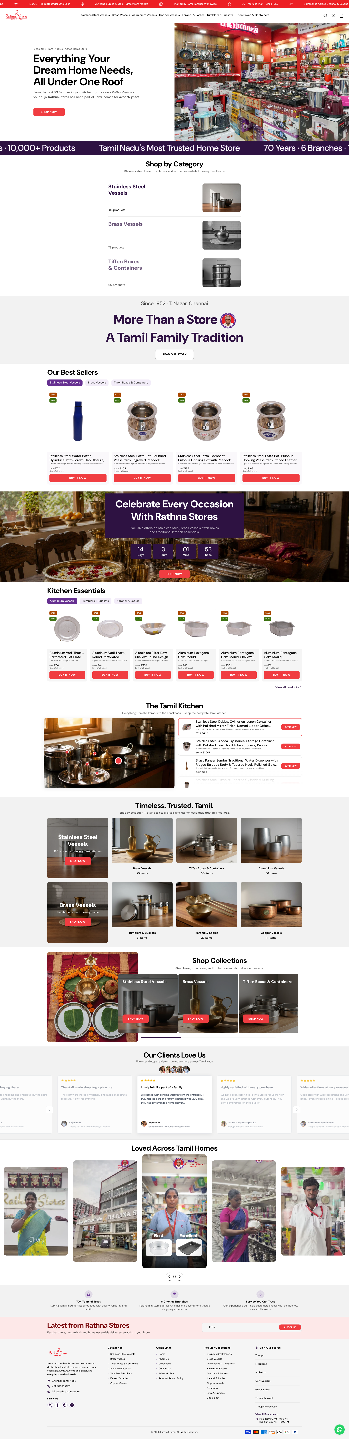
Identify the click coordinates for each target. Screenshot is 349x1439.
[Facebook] (57, 1405)
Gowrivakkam (262, 1381)
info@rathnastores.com (65, 1391)
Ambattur (260, 1372)
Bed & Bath (213, 1397)
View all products (287, 687)
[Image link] (77, 848)
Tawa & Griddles (216, 1393)
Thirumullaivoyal (264, 1398)
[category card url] (221, 197)
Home (162, 1354)
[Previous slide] (49, 1109)
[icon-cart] (341, 15)
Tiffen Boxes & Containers (252, 15)
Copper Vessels (169, 15)
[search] (325, 15)
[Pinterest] (65, 1405)
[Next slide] (296, 1109)
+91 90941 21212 (61, 1386)
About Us (164, 1358)
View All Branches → (267, 1414)
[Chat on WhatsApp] (339, 1429)
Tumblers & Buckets (220, 15)
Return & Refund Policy (171, 1378)
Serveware (212, 1388)
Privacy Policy (166, 1373)
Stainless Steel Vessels (95, 15)
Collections (165, 1363)
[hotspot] (118, 761)
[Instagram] (72, 1405)
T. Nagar (259, 1355)
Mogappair (261, 1363)
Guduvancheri (262, 1389)
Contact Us (165, 1368)
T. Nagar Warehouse (266, 1406)
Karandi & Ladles (193, 15)
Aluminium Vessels (144, 15)
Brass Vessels (121, 15)
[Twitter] (50, 1405)
